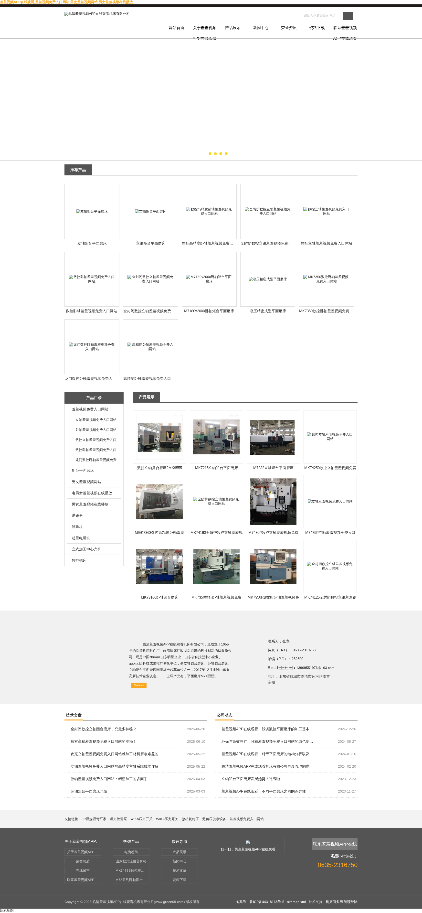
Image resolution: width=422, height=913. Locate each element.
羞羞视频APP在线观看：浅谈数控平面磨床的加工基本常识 (267, 729)
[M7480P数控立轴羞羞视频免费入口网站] (273, 501)
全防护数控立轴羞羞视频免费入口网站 (272, 243)
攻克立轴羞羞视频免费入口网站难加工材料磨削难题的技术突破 (116, 754)
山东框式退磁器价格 (131, 861)
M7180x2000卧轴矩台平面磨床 (209, 311)
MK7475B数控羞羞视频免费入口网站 (132, 870)
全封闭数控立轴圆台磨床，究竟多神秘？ (104, 729)
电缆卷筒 (131, 852)
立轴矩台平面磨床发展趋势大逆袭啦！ (253, 779)
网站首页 (176, 28)
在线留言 (83, 870)
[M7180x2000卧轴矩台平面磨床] (209, 279)
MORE (348, 172)
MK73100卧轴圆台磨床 (159, 597)
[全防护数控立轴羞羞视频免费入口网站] (268, 211)
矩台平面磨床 (83, 470)
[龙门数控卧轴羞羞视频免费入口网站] (92, 346)
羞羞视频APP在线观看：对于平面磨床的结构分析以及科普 (267, 754)
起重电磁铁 (81, 538)
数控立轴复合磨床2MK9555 (159, 468)
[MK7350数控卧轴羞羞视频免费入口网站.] (216, 566)
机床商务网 (334, 902)
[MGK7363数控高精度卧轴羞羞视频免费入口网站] (159, 501)
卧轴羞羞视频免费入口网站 (95, 430)
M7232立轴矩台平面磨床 (273, 468)
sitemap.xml (296, 902)
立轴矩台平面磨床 (92, 243)
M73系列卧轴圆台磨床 (132, 880)
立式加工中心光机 (86, 549)
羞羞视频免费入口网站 (90, 409)
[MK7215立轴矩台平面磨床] (216, 437)
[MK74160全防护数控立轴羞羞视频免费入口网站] (216, 501)
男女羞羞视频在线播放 (90, 504)
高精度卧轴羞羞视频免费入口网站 (150, 378)
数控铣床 (79, 560)
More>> (139, 685)
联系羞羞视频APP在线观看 (345, 32)
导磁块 (77, 527)
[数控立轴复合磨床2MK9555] (159, 437)
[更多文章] (197, 717)
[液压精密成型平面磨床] (268, 279)
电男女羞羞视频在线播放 (92, 493)
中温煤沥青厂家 (94, 819)
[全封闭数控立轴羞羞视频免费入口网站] (150, 279)
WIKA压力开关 (141, 819)
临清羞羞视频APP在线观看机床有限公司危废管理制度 (265, 766)
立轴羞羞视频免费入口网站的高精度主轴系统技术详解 (114, 766)
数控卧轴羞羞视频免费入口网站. (92, 311)
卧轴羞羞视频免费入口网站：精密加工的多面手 (109, 779)
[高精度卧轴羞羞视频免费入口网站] (150, 346)
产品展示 (233, 28)
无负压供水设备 (214, 819)
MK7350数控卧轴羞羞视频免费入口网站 (331, 311)
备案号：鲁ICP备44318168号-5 (260, 902)
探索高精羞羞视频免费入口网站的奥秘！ (104, 741)
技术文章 (179, 870)
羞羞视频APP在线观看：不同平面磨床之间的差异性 (264, 791)
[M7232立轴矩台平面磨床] (273, 437)
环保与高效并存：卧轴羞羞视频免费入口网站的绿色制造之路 (267, 741)
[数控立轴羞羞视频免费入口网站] (326, 211)
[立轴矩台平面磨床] (92, 211)
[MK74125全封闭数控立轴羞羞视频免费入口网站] (330, 566)
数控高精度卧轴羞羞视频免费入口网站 (213, 243)
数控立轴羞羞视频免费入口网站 (326, 243)
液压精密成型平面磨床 (268, 311)
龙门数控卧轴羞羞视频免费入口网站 (94, 378)
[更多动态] (348, 717)
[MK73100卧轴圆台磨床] (159, 566)
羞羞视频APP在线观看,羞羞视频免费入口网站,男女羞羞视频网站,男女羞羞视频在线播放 (66, 2)
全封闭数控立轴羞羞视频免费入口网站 (154, 311)
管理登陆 (351, 902)
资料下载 (317, 28)
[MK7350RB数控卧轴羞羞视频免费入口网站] (273, 566)
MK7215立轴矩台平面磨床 (216, 468)
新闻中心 (261, 28)
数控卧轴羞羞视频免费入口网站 (98, 450)
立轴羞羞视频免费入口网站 (95, 420)
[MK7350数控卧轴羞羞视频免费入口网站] (326, 279)
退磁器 (77, 515)
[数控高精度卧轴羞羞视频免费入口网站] (209, 211)
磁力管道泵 (118, 819)
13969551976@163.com (315, 668)
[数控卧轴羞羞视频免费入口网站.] (92, 279)
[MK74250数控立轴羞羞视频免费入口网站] (330, 437)
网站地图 (7, 911)
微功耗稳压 (190, 819)
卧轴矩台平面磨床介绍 (89, 791)
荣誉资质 (289, 28)
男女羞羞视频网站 (86, 482)
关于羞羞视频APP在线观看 (204, 32)
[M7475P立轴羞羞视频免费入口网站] (330, 501)
